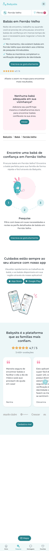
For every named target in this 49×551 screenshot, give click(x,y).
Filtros (40, 12)
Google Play (34, 281)
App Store (16, 281)
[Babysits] (10, 4)
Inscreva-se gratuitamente (24, 64)
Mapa (26, 538)
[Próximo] (45, 381)
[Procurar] (5, 13)
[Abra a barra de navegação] (43, 4)
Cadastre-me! (25, 424)
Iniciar (24, 122)
